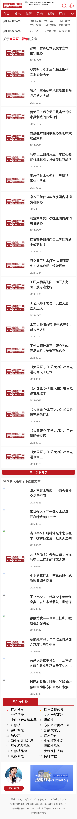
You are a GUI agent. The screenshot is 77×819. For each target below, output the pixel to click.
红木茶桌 (48, 735)
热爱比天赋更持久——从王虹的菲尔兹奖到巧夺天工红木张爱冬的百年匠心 (51, 666)
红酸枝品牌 (16, 751)
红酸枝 (14, 725)
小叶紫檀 (64, 21)
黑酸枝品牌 (49, 746)
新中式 (34, 31)
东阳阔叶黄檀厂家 (55, 725)
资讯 (17, 13)
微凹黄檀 (15, 730)
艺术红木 (50, 31)
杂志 (40, 13)
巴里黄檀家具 (51, 709)
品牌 (29, 13)
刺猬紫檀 (64, 25)
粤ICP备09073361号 (57, 804)
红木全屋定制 (51, 714)
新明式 (13, 735)
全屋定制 (64, 31)
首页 (6, 13)
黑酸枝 (47, 720)
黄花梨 (48, 21)
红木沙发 (15, 709)
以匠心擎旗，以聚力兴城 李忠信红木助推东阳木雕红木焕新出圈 (51, 687)
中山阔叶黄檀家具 (22, 720)
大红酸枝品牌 (51, 751)
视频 (51, 13)
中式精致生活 (51, 740)
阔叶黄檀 (50, 25)
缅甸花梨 (36, 21)
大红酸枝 (36, 25)
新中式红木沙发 (19, 740)
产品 (62, 13)
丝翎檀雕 (15, 714)
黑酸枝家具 (49, 730)
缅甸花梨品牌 (18, 746)
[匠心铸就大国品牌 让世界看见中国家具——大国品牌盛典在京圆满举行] (40, 3)
